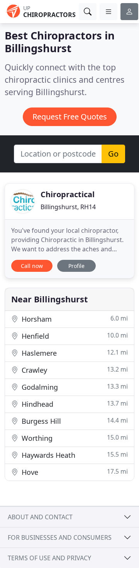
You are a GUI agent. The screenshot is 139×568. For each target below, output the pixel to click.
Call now (32, 266)
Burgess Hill (74, 421)
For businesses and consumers (60, 537)
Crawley (74, 370)
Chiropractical (68, 194)
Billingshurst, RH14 (68, 207)
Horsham (74, 319)
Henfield (74, 336)
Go (113, 153)
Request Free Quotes (69, 116)
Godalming (74, 387)
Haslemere (74, 353)
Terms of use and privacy (49, 558)
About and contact (40, 517)
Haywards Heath (74, 455)
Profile (76, 266)
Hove (74, 472)
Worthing (74, 438)
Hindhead (74, 404)
